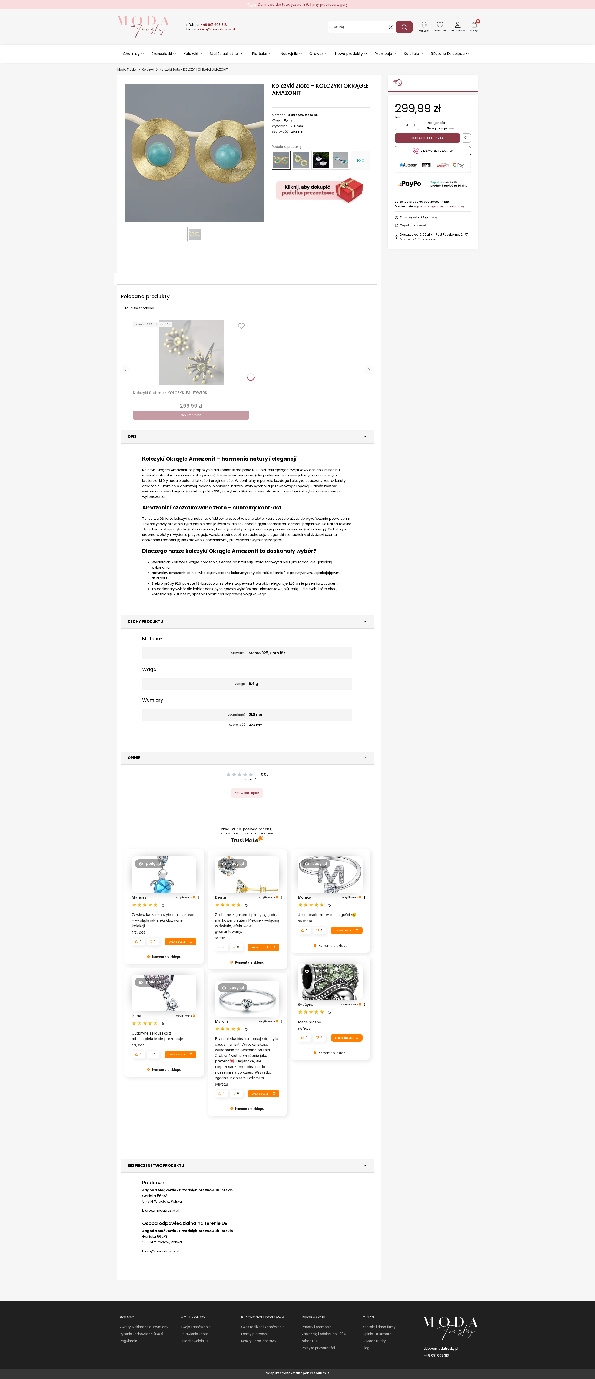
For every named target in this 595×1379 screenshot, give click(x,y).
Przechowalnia (193, 1341)
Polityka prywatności (318, 1347)
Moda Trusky (126, 69)
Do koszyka (191, 415)
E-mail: (210, 29)
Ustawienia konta (194, 1334)
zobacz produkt (177, 941)
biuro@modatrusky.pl (160, 1210)
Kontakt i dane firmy (379, 1327)
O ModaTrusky (374, 1341)
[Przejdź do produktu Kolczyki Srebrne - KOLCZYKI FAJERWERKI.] (191, 352)
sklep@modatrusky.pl (441, 1348)
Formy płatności (254, 1334)
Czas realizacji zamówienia (262, 1327)
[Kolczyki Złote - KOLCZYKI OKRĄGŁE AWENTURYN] (301, 160)
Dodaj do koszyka (427, 138)
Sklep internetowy (296, 1373)
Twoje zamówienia (196, 1327)
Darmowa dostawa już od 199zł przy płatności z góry (303, 4)
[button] (404, 27)
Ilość (398, 117)
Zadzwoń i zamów (437, 150)
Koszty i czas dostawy (258, 1341)
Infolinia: (206, 24)
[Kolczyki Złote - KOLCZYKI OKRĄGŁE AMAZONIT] (281, 160)
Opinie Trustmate (377, 1334)
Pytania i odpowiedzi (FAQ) (141, 1334)
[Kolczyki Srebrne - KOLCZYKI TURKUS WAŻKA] (340, 160)
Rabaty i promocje (317, 1327)
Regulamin (128, 1341)
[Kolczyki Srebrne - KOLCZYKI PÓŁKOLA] (321, 160)
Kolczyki (148, 69)
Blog (366, 1347)
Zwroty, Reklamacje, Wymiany (144, 1327)
